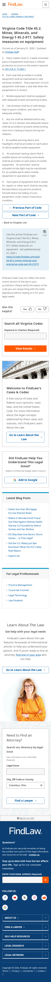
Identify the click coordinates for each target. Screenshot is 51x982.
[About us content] (45, 918)
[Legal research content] (45, 946)
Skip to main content (25, 3)
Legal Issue (13, 765)
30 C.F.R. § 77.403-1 (15, 69)
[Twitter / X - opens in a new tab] (24, 897)
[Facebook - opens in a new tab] (5, 897)
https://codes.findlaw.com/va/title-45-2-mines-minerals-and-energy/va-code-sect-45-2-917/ (23, 260)
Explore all (14, 555)
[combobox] (25, 771)
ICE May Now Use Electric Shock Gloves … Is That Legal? (25, 536)
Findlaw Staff (12, 52)
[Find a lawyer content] (45, 927)
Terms (5, 971)
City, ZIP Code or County (20, 779)
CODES (4, 14)
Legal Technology (17, 595)
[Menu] (4, 4)
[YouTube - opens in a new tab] (15, 897)
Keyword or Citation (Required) (21, 330)
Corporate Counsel (18, 590)
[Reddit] (44, 897)
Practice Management (20, 585)
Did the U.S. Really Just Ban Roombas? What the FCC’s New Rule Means (24, 547)
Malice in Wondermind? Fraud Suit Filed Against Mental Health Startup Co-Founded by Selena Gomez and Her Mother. (25, 524)
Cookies (41, 971)
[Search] (45, 4)
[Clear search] (41, 785)
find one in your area (28, 654)
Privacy (15, 971)
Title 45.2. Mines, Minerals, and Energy (18, 16)
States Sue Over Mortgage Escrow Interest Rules (22, 511)
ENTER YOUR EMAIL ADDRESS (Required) (22, 874)
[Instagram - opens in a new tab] (34, 897)
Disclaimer (28, 971)
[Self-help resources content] (45, 936)
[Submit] (45, 880)
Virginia (14, 14)
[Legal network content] (45, 955)
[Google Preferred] (5, 907)
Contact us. (34, 854)
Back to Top (27, 818)
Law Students (15, 600)
